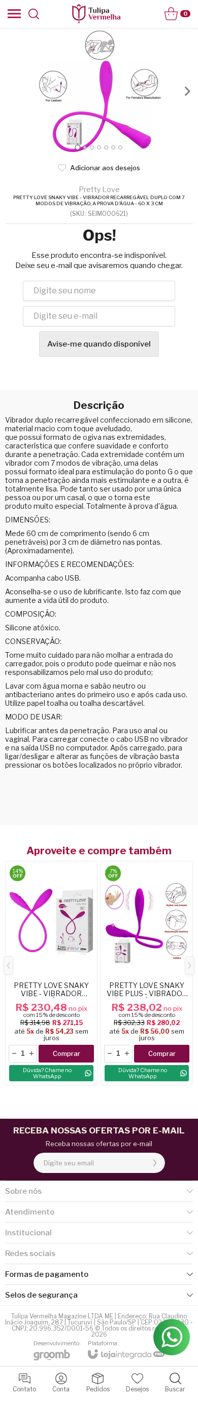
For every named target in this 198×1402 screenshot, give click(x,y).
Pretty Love (99, 189)
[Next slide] (187, 91)
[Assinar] (155, 1163)
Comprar (66, 1053)
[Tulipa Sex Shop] (96, 13)
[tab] (77, 147)
